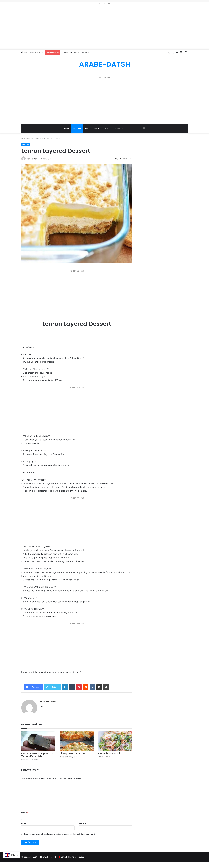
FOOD (87, 128)
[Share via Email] (99, 687)
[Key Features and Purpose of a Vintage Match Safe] (38, 741)
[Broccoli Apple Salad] (115, 741)
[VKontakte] (92, 687)
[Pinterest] (79, 687)
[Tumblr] (72, 687)
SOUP (96, 128)
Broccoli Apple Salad (109, 753)
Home (66, 128)
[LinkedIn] (65, 687)
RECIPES (77, 128)
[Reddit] (85, 687)
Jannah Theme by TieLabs (72, 857)
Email (24, 823)
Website (82, 823)
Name (24, 813)
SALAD (106, 128)
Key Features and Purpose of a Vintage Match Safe (37, 754)
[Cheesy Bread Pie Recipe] (77, 741)
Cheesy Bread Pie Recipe (72, 753)
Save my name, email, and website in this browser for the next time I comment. (59, 834)
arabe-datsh (31, 159)
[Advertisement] (104, 28)
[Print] (106, 687)
